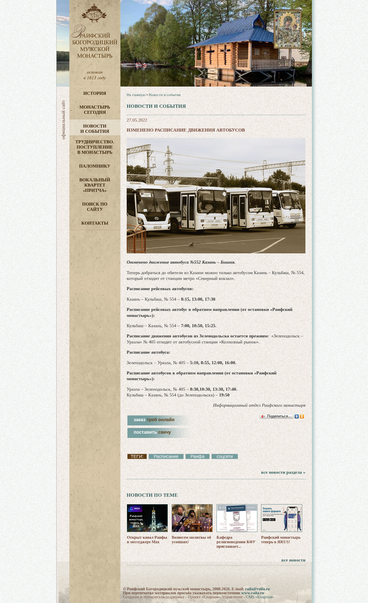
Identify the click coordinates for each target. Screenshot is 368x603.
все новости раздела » (283, 472)
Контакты (94, 223)
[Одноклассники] (302, 416)
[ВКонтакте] (296, 416)
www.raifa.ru (252, 593)
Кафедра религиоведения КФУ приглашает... (236, 541)
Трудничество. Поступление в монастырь (94, 147)
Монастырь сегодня (94, 110)
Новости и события (94, 129)
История (94, 93)
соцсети (225, 456)
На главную (136, 95)
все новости (293, 559)
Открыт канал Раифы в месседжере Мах (147, 539)
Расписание (166, 456)
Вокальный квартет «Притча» (94, 185)
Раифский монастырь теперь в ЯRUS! (280, 539)
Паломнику (94, 166)
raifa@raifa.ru (257, 589)
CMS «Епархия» (260, 597)
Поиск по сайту (94, 207)
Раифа (198, 456)
